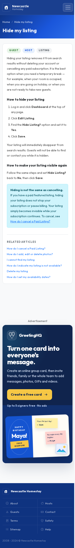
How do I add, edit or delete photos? (30, 254)
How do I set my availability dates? (28, 277)
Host (28, 50)
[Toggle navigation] (68, 7)
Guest (13, 50)
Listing (44, 50)
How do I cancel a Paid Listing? (30, 221)
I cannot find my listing (21, 259)
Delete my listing (17, 271)
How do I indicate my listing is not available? (34, 265)
